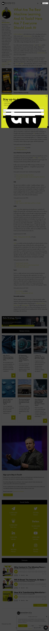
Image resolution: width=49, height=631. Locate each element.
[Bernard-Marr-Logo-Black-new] (8, 2)
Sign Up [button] (23, 116)
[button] (46, 96)
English (44, 3)
